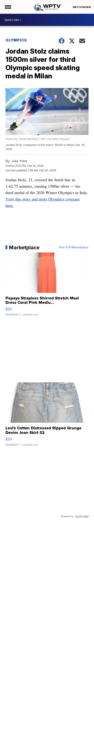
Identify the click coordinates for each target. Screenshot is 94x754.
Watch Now (81, 7)
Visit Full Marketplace (74, 247)
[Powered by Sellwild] (82, 516)
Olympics (16, 40)
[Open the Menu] (7, 7)
